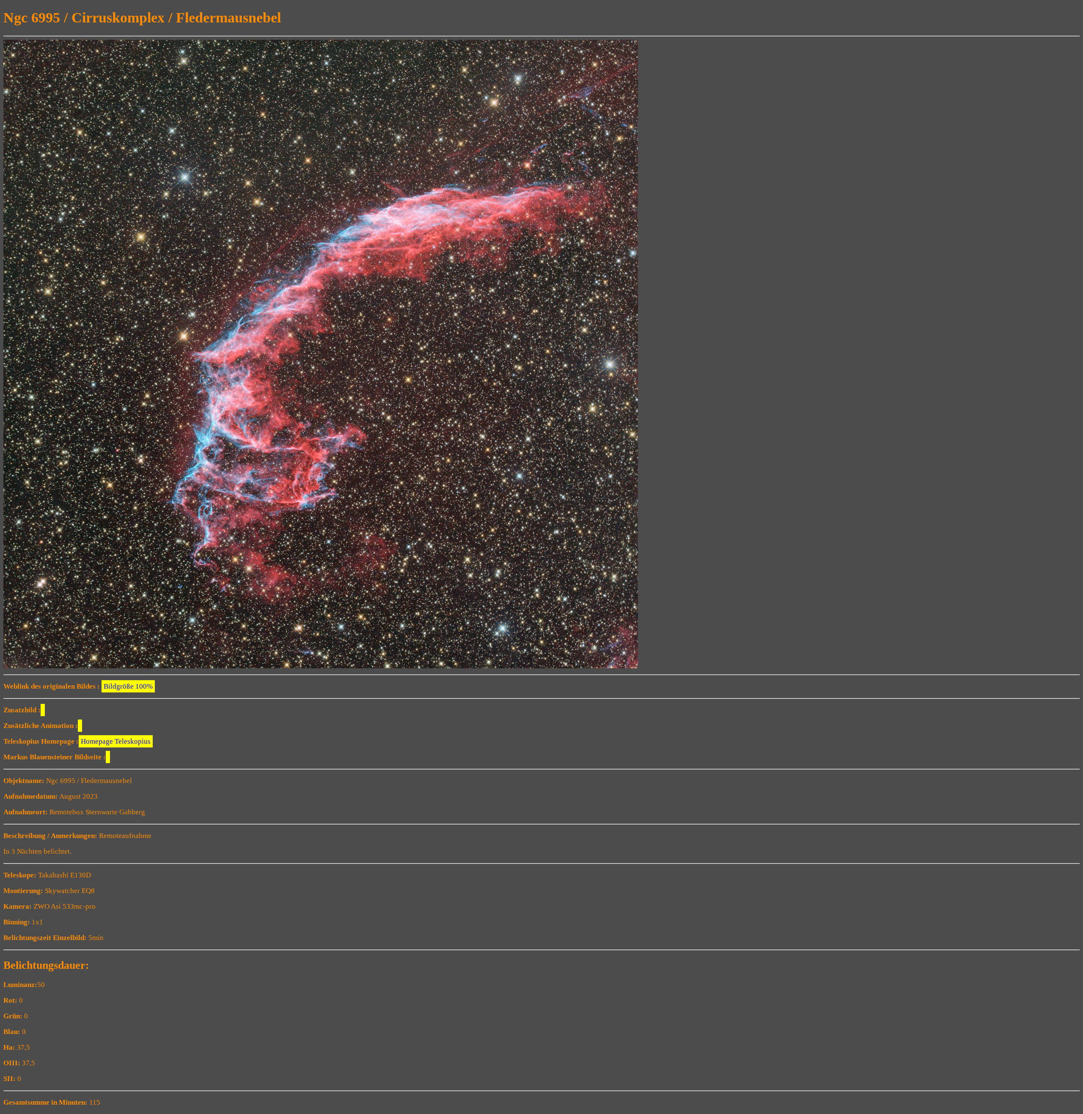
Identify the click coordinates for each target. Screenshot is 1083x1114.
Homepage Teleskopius (116, 741)
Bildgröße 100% (128, 686)
